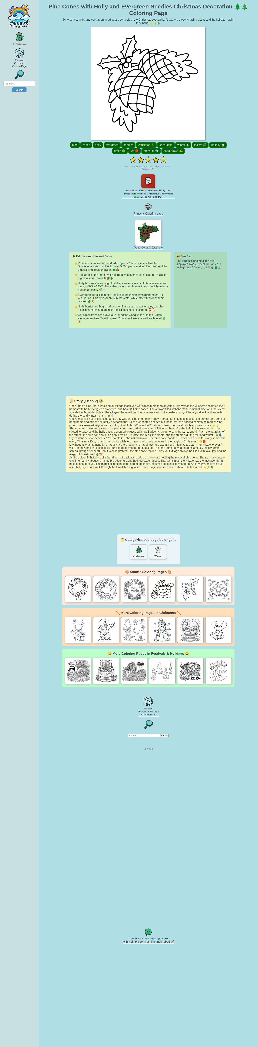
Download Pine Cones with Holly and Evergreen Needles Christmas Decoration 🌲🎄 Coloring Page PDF (148, 193)
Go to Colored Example (148, 247)
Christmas (138, 556)
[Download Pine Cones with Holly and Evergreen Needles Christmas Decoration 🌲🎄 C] (148, 181)
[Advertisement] (148, 361)
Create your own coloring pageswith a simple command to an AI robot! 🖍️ (148, 940)
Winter (157, 556)
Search (19, 89)
